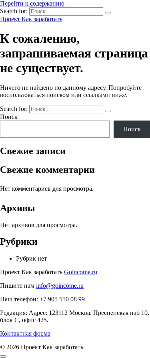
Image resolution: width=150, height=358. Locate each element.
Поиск (9, 116)
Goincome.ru (80, 272)
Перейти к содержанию (32, 3)
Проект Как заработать (31, 19)
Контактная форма (25, 333)
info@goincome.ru (60, 285)
